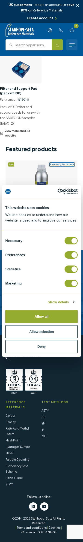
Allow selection (41, 332)
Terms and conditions (32, 527)
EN (43, 423)
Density (11, 422)
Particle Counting (18, 459)
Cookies (54, 527)
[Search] (57, 44)
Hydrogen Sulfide (18, 447)
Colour (10, 415)
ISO (44, 436)
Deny (41, 346)
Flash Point (13, 440)
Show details (58, 302)
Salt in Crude (14, 478)
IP (43, 430)
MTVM (10, 453)
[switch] (71, 255)
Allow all (41, 316)
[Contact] (60, 30)
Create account (40, 18)
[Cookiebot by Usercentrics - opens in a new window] (58, 191)
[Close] (77, 5)
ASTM (45, 410)
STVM (9, 484)
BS (43, 417)
